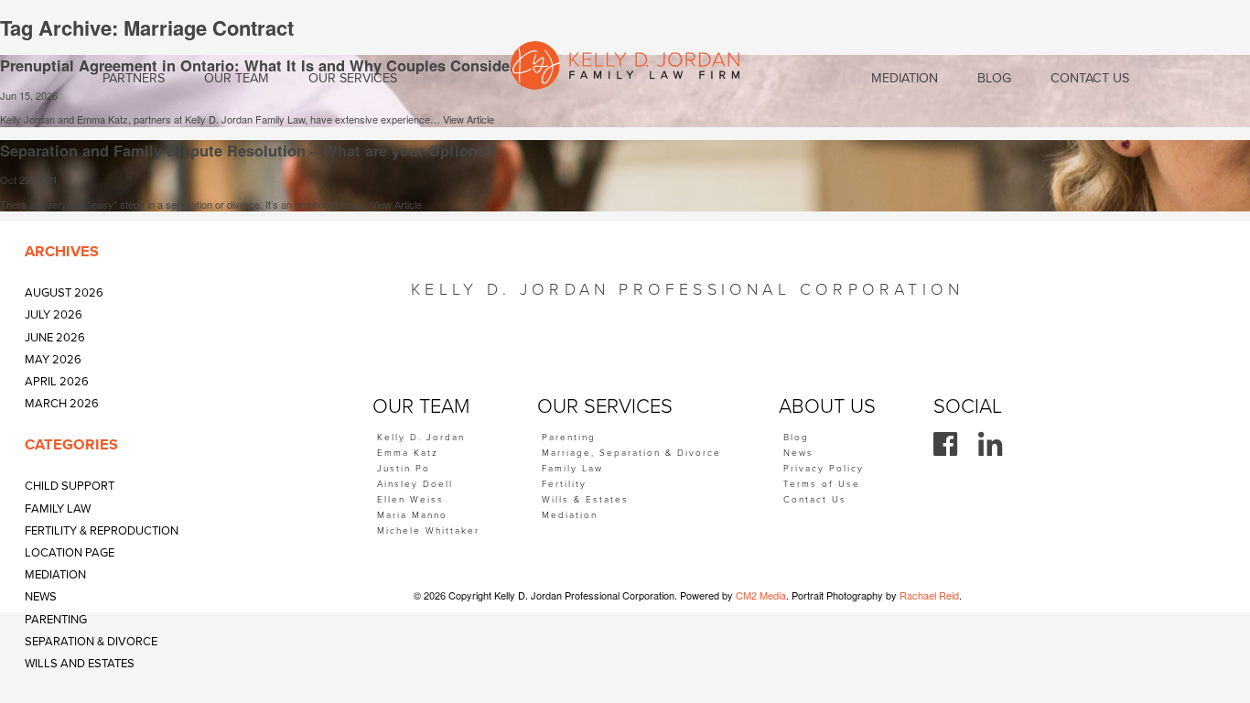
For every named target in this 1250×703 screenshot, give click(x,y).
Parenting (56, 619)
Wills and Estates (80, 663)
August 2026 (64, 293)
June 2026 (55, 337)
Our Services (352, 78)
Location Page (69, 553)
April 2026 (57, 381)
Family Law (58, 509)
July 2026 (53, 315)
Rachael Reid (929, 595)
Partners (133, 78)
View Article (468, 119)
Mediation (55, 575)
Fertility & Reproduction (101, 531)
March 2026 (62, 403)
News (41, 596)
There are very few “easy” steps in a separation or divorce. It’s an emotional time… (185, 204)
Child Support (69, 486)
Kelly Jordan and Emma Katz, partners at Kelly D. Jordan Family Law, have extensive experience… (221, 119)
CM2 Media (761, 595)
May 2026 (53, 359)
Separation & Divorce (91, 641)
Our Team (236, 78)
